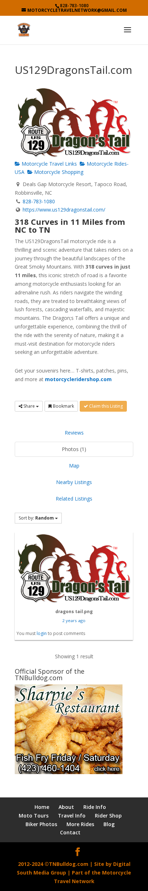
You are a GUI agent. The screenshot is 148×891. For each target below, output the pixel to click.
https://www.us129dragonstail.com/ (64, 209)
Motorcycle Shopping (58, 172)
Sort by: (36, 518)
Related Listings (74, 498)
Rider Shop (108, 815)
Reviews (74, 432)
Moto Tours (33, 815)
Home (41, 807)
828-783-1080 (39, 201)
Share (29, 406)
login (42, 633)
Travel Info (71, 815)
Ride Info (94, 807)
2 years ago (73, 620)
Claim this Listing (105, 406)
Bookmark (63, 406)
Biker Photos (41, 824)
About (66, 807)
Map (74, 465)
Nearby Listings (74, 482)
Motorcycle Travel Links (48, 163)
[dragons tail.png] (74, 568)
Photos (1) (74, 449)
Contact (70, 832)
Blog (109, 824)
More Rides (80, 824)
